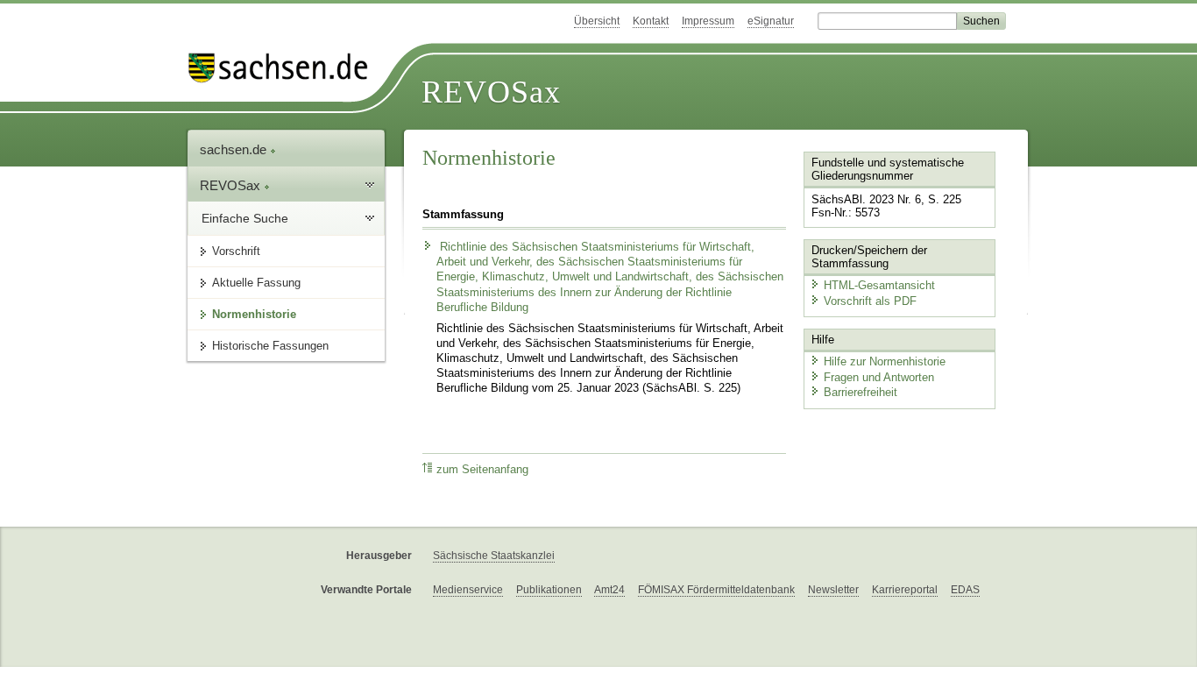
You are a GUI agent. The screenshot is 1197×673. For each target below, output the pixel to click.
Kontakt (651, 21)
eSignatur (770, 21)
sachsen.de (235, 149)
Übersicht (597, 21)
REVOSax (491, 92)
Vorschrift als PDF (870, 301)
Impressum (708, 21)
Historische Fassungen (270, 345)
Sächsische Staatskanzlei (494, 555)
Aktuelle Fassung (256, 282)
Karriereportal (905, 590)
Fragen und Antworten (879, 377)
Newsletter (833, 590)
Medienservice (468, 590)
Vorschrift (236, 251)
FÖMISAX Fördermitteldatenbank (716, 590)
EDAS (965, 590)
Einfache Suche (245, 218)
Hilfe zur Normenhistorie (885, 361)
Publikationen (549, 590)
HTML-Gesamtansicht (879, 285)
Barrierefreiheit (860, 392)
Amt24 (609, 590)
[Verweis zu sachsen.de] (285, 68)
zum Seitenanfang (482, 470)
